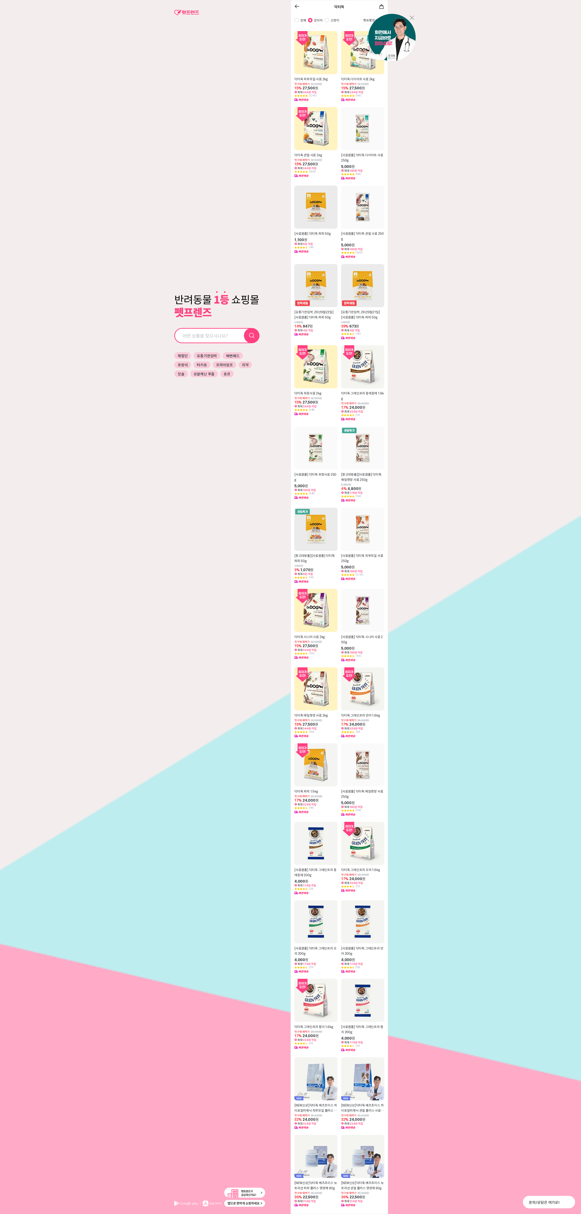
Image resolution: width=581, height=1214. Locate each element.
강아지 (318, 20)
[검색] (251, 335)
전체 (303, 20)
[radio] (296, 20)
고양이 (334, 20)
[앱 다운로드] (219, 1203)
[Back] (297, 7)
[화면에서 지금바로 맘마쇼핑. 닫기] (386, 38)
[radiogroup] (316, 20)
